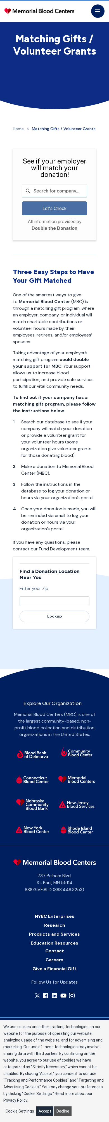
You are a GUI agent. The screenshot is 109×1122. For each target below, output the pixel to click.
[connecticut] (32, 779)
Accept (45, 1111)
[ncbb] (32, 804)
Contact (54, 951)
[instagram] (72, 995)
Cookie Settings (20, 1111)
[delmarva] (32, 754)
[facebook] (45, 995)
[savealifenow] (77, 752)
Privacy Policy (15, 1100)
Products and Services (54, 934)
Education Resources (54, 943)
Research (54, 925)
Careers (54, 960)
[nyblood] (32, 829)
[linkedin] (54, 995)
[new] (77, 804)
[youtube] (63, 995)
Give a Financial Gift (54, 969)
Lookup (54, 616)
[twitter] (37, 995)
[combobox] (54, 191)
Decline (62, 1111)
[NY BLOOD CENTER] (39, 11)
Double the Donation (54, 228)
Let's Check (54, 208)
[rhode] (77, 829)
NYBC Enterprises (54, 916)
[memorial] (77, 779)
